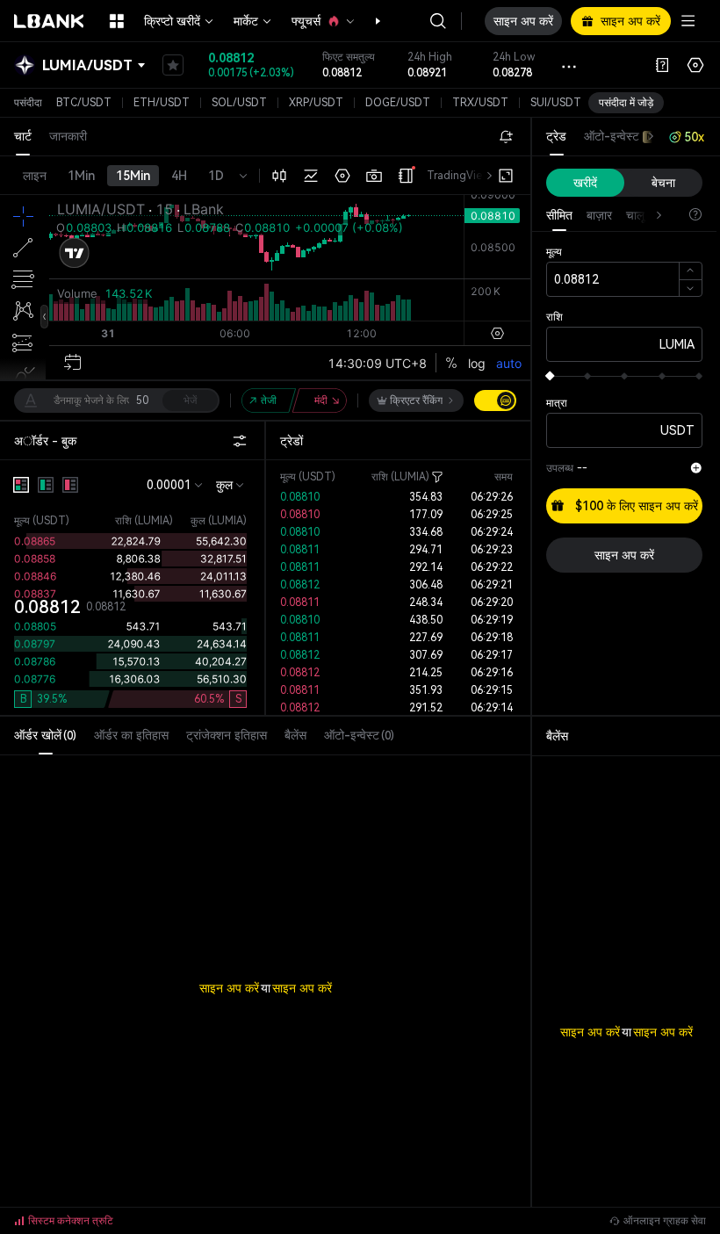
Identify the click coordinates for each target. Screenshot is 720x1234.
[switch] (495, 400)
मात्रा (556, 403)
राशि (554, 317)
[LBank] (49, 21)
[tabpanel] (265, 952)
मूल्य (554, 252)
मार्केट (246, 21)
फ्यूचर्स (306, 21)
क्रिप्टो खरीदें (172, 21)
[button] (368, 21)
